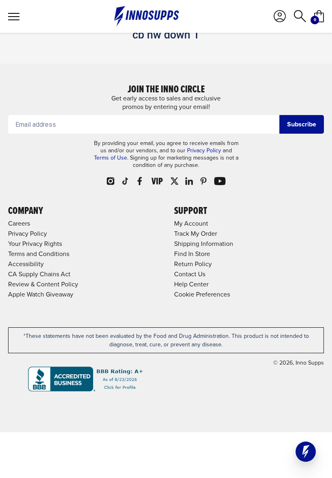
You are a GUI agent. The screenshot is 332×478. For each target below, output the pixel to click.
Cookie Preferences (202, 294)
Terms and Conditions (38, 253)
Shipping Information (203, 243)
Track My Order (195, 233)
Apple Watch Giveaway (40, 294)
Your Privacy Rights (35, 243)
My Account (191, 223)
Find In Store (192, 253)
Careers (19, 223)
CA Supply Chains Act (39, 274)
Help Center (191, 284)
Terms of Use (110, 158)
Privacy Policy (204, 150)
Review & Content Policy (43, 284)
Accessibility (26, 264)
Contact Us (189, 274)
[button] (306, 452)
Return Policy (193, 264)
